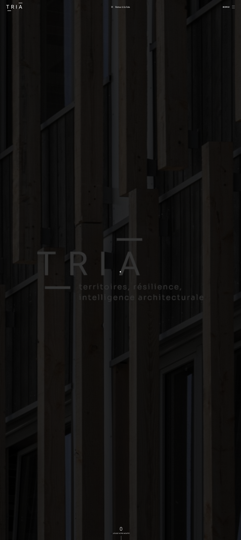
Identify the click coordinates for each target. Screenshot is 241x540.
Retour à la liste (122, 7)
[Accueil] (14, 7)
